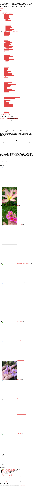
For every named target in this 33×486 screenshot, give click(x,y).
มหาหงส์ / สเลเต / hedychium (10, 29)
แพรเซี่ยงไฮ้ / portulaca (7, 43)
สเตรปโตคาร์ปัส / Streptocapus (8, 56)
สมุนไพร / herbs (6, 83)
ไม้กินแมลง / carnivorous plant (8, 89)
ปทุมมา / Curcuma (8, 26)
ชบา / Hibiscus (6, 69)
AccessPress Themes (22, 485)
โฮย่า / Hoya (5, 70)
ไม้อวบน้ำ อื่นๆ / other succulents (8, 46)
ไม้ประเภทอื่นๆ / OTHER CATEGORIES (8, 76)
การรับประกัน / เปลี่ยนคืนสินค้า (8, 106)
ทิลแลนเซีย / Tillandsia (9, 42)
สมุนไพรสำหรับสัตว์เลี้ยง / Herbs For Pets (10, 84)
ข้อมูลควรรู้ (6, 118)
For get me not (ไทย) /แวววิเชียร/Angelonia (8, 470)
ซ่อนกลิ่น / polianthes (8, 20)
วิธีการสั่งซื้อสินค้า (6, 103)
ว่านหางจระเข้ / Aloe (7, 34)
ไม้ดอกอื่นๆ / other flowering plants (9, 75)
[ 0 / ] (1, 8)
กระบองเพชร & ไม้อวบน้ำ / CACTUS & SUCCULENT (10, 31)
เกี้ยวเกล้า (3, 472)
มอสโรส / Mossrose (6, 45)
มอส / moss (5, 88)
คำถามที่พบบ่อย (6, 102)
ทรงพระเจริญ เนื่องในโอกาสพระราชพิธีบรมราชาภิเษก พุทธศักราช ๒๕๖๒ (13, 476)
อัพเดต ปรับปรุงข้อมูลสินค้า (6, 471)
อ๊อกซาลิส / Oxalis (6, 16)
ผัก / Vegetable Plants (7, 86)
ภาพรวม (5, 101)
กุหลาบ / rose (6, 68)
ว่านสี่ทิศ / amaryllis (6, 15)
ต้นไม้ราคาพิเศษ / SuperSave (6, 113)
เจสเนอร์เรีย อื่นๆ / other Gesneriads (9, 59)
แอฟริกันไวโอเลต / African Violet (8, 49)
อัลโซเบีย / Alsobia (6, 58)
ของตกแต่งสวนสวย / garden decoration (9, 98)
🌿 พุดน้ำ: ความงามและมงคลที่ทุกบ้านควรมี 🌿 (9, 469)
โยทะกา (3, 473)
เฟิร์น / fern (5, 87)
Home (1, 118)
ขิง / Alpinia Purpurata (9, 30)
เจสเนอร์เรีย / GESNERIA (6, 48)
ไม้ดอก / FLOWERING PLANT (6, 62)
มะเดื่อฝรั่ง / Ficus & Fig (7, 85)
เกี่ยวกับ (3, 118)
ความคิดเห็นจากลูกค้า (7, 100)
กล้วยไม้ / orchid (6, 72)
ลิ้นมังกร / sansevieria (9, 47)
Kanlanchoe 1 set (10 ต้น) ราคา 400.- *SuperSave (9, 474)
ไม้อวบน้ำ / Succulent (7, 33)
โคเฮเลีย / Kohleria (6, 57)
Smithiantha (7, 60)
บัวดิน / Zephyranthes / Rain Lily (8, 14)
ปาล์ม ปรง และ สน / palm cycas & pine (9, 90)
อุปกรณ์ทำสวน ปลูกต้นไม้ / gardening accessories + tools (12, 97)
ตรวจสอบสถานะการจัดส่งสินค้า (8, 105)
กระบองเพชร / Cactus (7, 32)
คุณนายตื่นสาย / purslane (7, 44)
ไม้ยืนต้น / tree (6, 77)
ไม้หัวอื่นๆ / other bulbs (7, 18)
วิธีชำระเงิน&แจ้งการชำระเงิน (8, 104)
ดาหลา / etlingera (8, 28)
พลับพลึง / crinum (6, 17)
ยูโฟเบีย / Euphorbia (6, 35)
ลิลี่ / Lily (7, 19)
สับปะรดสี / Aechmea (7, 41)
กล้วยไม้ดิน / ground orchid (7, 71)
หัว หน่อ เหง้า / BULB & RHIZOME (7, 13)
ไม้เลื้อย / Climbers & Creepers (8, 82)
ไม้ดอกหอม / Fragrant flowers (8, 74)
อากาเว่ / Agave (6, 40)
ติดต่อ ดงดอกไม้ (6, 112)
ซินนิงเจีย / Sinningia (7, 55)
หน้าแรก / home (4, 12)
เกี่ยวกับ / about (4, 99)
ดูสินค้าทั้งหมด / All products (6, 114)
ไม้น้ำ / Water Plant (6, 91)
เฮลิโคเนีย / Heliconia (9, 27)
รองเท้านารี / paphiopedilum (8, 73)
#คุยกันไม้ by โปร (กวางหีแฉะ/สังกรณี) (8, 475)
